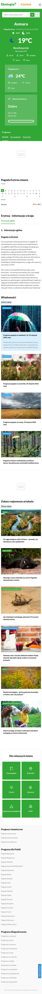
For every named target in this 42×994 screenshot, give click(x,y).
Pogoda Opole (6, 895)
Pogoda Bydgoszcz (8, 858)
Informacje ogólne (8, 221)
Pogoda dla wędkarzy (9, 842)
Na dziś (5, 137)
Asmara (4, 204)
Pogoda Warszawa (8, 916)
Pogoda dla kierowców (9, 838)
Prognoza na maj (7, 953)
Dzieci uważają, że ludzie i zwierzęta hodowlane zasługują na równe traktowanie (20, 732)
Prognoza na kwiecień (9, 949)
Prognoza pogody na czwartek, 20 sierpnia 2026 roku (21, 385)
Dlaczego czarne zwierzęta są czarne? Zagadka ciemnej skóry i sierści (20, 579)
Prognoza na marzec (8, 944)
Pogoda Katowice (7, 870)
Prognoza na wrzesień (9, 969)
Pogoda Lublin (6, 887)
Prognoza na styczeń (8, 936)
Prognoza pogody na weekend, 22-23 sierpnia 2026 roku (20, 336)
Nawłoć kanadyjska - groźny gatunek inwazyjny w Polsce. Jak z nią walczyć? (20, 693)
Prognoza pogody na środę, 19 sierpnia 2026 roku (19, 423)
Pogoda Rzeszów (7, 904)
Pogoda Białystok (7, 854)
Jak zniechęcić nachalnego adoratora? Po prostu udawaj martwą (21, 618)
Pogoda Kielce (6, 874)
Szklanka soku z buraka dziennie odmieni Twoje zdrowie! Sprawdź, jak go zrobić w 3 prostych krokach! (20, 657)
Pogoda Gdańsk (7, 862)
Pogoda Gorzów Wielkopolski (12, 866)
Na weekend (15, 137)
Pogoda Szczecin (7, 908)
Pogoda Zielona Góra (8, 924)
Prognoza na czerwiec (9, 957)
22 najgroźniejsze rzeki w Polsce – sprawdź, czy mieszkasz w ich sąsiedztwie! (20, 540)
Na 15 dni (27, 137)
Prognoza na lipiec (7, 961)
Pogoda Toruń (6, 912)
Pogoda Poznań (6, 899)
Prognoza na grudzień (9, 982)
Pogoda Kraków (7, 879)
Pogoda (26, 4)
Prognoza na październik (10, 973)
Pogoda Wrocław (7, 920)
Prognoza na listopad (8, 978)
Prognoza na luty (7, 940)
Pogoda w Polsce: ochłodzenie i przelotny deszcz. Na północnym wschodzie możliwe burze (21, 462)
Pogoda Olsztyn (7, 891)
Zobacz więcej (6, 302)
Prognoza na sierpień (8, 965)
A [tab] (2, 191)
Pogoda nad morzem (8, 834)
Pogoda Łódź (6, 883)
